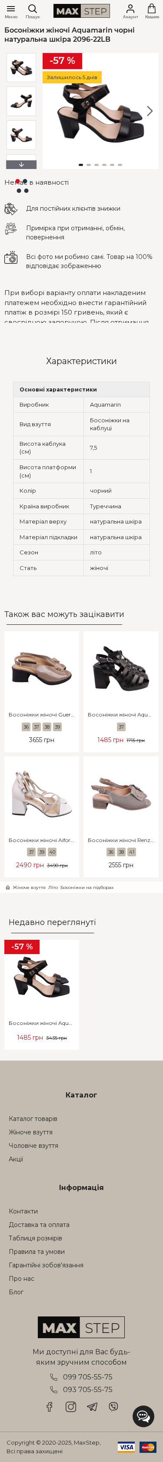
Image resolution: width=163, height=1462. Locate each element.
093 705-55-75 (88, 1390)
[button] (51, 110)
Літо (53, 887)
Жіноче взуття (29, 887)
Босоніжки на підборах (86, 887)
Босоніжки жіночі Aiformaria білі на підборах (44, 840)
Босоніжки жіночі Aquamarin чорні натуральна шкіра (123, 714)
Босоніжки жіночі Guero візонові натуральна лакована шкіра (44, 714)
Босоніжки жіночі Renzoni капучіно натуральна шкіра (123, 840)
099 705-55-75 (88, 1377)
